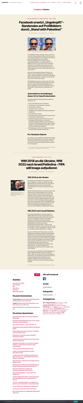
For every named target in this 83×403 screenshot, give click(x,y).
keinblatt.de (5, 2)
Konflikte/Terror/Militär (33, 18)
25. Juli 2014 (42, 171)
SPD (48, 312)
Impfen (43, 147)
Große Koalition (45, 308)
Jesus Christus (45, 309)
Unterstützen (53, 2)
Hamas (40, 147)
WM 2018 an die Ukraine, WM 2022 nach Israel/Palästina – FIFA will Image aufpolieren (41, 164)
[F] (56, 278)
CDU (55, 304)
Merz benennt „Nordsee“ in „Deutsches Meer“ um (24, 324)
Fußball (55, 307)
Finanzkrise (63, 305)
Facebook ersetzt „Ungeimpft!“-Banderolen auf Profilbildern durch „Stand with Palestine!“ (41, 25)
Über (48, 2)
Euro (55, 305)
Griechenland (67, 307)
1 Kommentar (51, 33)
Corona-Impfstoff (32, 147)
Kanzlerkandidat (51, 309)
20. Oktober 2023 (43, 33)
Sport (49, 157)
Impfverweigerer (52, 147)
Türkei (53, 312)
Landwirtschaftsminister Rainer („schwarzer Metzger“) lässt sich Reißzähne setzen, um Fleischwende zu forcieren (26, 378)
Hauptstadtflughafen (50, 308)
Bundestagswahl (50, 304)
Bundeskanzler (45, 304)
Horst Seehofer (58, 308)
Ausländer (60, 302)
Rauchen (54, 310)
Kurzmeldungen (43, 2)
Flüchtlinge (46, 307)
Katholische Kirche (57, 309)
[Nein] (81, 401)
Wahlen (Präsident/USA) (47, 313)
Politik (50, 18)
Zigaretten (59, 313)
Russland (45, 312)
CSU (61, 304)
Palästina (32, 148)
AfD (44, 302)
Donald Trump (47, 305)
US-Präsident (58, 312)
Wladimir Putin (53, 313)
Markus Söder (63, 309)
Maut (67, 309)
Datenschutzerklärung (66, 2)
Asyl (57, 302)
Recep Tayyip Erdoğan (61, 310)
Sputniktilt (19, 194)
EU (53, 305)
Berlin (66, 302)
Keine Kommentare (50, 171)
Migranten (46, 311)
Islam (63, 308)
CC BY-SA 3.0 (13, 195)
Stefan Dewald (16, 307)
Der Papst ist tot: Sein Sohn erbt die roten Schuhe (24, 388)
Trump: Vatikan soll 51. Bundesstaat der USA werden (25, 386)
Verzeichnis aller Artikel (34, 2)
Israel (30, 148)
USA (63, 312)
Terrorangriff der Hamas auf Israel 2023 (42, 148)
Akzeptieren (76, 401)
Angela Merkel (50, 302)
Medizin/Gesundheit (44, 18)
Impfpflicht (47, 147)
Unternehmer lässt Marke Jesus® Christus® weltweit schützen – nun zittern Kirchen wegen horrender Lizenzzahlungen (25, 345)
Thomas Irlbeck (34, 33)
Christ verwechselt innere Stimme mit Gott (23, 348)
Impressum (59, 2)
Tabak (50, 312)
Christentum (58, 304)
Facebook (37, 147)
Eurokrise (59, 305)
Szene (54, 18)
